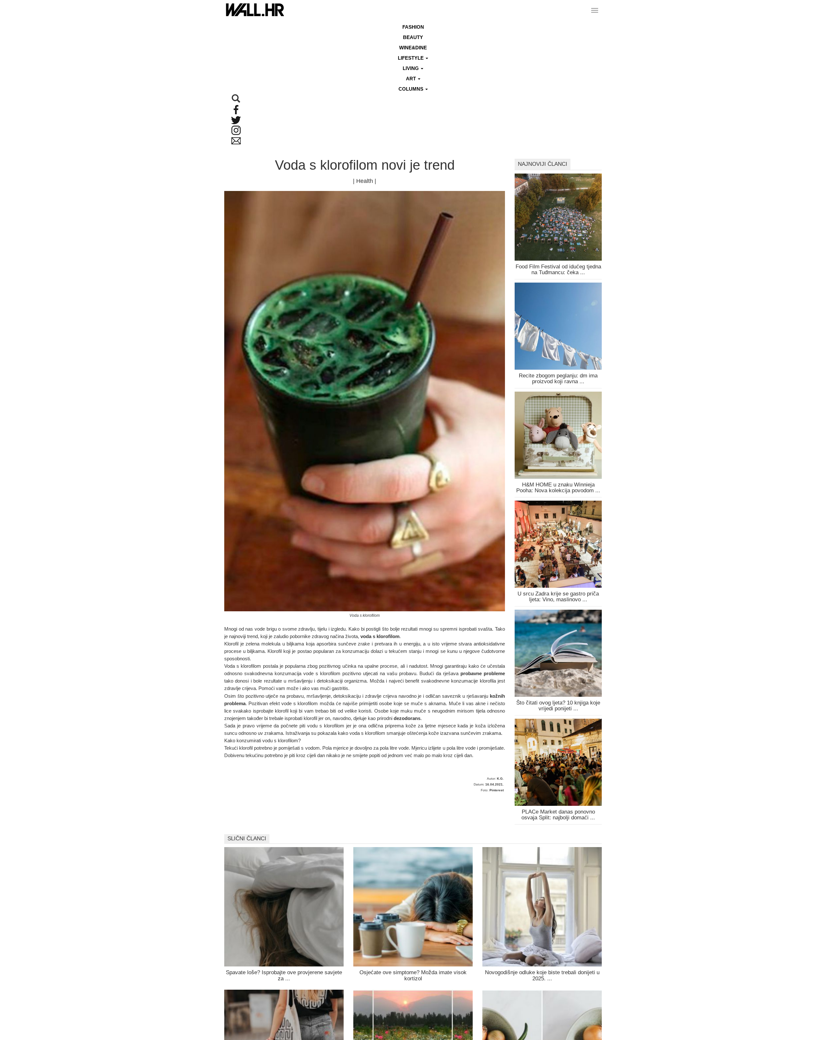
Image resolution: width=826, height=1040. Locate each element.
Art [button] (411, 78)
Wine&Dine (413, 47)
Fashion (413, 27)
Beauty (413, 37)
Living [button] (411, 68)
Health (364, 181)
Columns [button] (411, 89)
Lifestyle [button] (411, 58)
